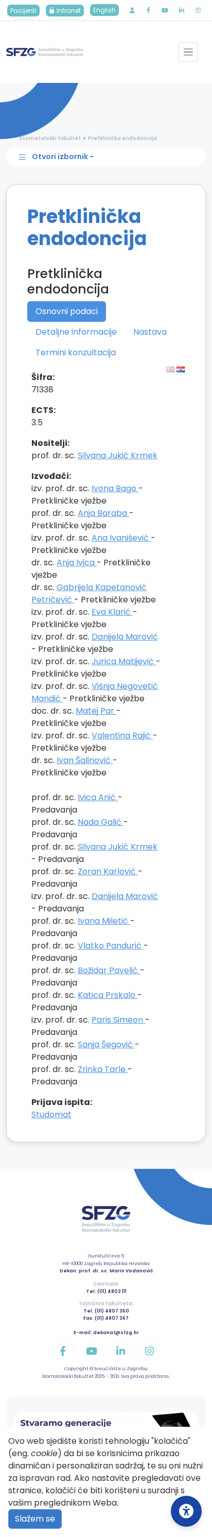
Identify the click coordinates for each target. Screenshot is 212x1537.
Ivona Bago (115, 488)
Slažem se (35, 1519)
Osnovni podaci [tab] (67, 311)
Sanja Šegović (106, 1044)
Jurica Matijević (124, 661)
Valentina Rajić (122, 735)
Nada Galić (100, 822)
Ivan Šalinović (85, 760)
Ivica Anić (98, 797)
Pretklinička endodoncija (122, 138)
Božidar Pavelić (109, 970)
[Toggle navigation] (188, 51)
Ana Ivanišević (121, 538)
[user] (132, 10)
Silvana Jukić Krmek (117, 455)
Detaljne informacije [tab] (76, 332)
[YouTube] (165, 10)
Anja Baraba (103, 513)
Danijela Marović (125, 637)
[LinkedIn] (181, 10)
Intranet (68, 10)
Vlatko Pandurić (111, 946)
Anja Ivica (77, 562)
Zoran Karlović (108, 871)
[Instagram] (198, 10)
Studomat (51, 1114)
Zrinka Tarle (103, 1069)
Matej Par (96, 711)
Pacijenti (23, 10)
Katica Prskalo (107, 995)
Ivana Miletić (104, 921)
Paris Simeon (118, 1020)
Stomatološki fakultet (50, 138)
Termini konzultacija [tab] (76, 352)
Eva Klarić (112, 612)
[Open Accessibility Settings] (186, 1511)
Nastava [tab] (150, 332)
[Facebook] (149, 10)
